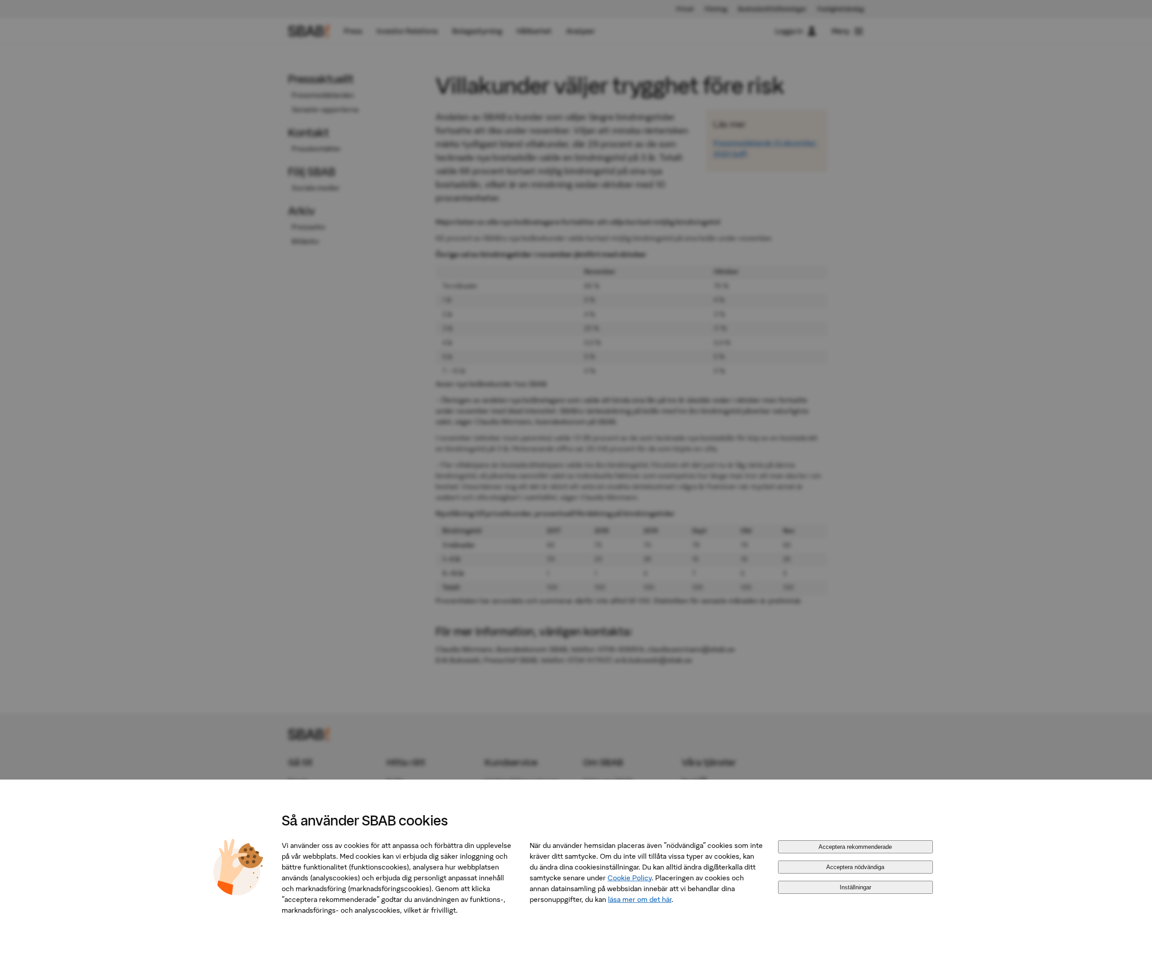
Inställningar (855, 887)
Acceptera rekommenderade (855, 846)
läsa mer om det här (639, 899)
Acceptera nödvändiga (855, 867)
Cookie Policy (630, 877)
